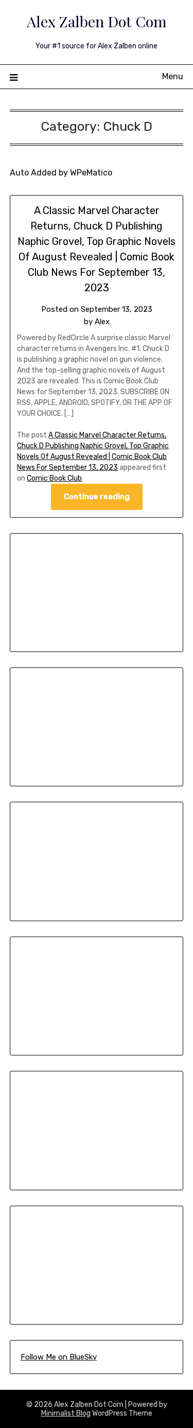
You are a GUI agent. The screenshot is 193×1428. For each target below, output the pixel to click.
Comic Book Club (54, 478)
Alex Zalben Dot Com (97, 21)
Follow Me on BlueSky (59, 1357)
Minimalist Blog (66, 1413)
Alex (102, 321)
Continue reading (97, 496)
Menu (172, 76)
